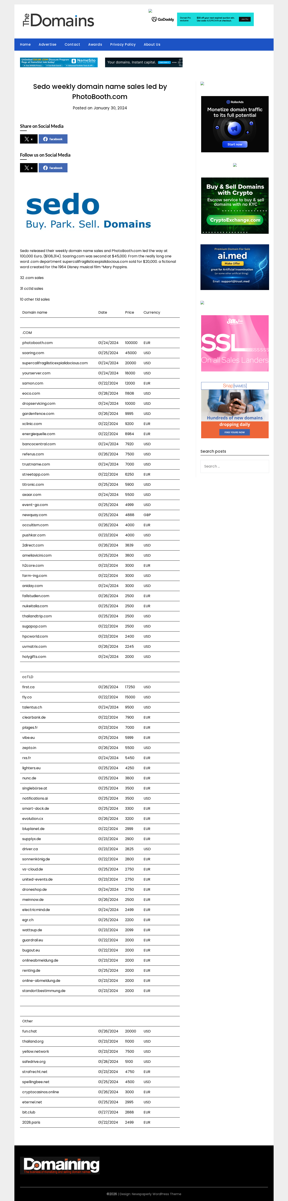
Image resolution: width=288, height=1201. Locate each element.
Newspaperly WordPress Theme (156, 1194)
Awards (95, 44)
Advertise (47, 44)
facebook (56, 139)
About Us (152, 44)
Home (25, 44)
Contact (72, 44)
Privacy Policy (123, 44)
